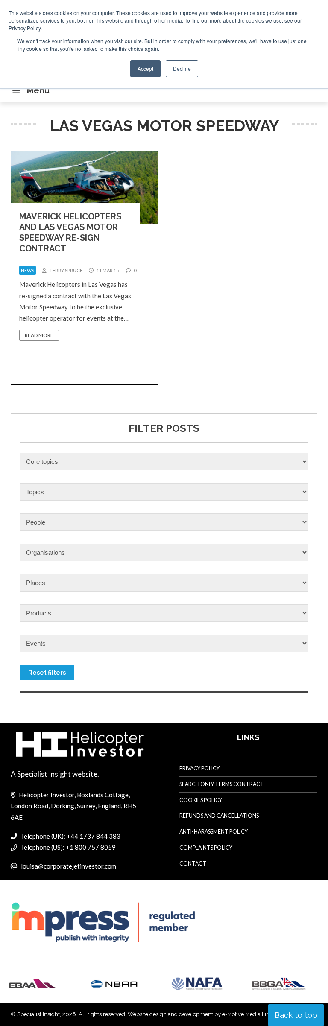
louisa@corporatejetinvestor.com (68, 866)
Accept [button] (145, 68)
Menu (38, 90)
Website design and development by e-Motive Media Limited (204, 1014)
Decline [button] (182, 68)
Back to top (296, 1015)
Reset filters (47, 672)
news (27, 270)
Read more (39, 335)
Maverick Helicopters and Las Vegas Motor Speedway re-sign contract (70, 232)
